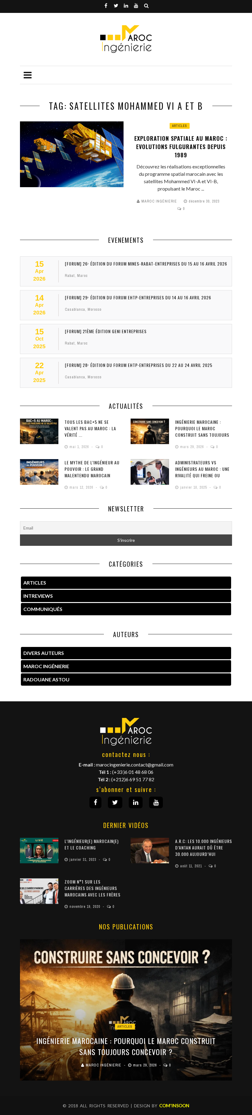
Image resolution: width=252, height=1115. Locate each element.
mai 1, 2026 (79, 446)
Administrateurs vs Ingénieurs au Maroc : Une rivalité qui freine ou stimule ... (202, 472)
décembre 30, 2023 (205, 201)
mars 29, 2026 (192, 446)
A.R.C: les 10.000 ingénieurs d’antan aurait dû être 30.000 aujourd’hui (203, 847)
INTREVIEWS (38, 596)
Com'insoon (174, 1105)
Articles (179, 126)
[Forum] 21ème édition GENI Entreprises (106, 331)
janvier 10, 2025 (194, 487)
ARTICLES (34, 582)
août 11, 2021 (191, 866)
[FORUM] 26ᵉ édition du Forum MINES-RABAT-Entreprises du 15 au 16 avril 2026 (146, 263)
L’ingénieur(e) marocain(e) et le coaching (92, 844)
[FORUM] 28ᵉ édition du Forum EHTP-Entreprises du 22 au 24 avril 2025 (138, 365)
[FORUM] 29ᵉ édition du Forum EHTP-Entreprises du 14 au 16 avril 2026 (138, 297)
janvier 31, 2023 (83, 859)
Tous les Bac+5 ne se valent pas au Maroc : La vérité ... (90, 428)
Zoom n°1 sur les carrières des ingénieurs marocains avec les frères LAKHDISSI (92, 891)
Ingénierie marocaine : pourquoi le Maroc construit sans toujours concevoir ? (202, 431)
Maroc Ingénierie (159, 201)
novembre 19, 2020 (85, 906)
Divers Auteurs (43, 653)
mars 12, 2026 (81, 487)
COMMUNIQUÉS (42, 609)
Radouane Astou (46, 679)
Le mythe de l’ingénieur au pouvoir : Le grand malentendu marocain (92, 469)
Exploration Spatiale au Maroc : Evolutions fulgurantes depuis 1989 (180, 146)
